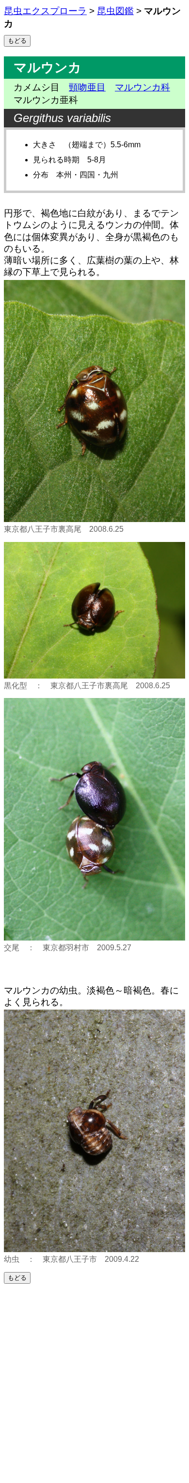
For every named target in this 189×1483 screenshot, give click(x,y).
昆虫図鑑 (115, 11)
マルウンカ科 (142, 87)
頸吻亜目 (87, 87)
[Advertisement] (94, 1383)
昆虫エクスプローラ (45, 11)
